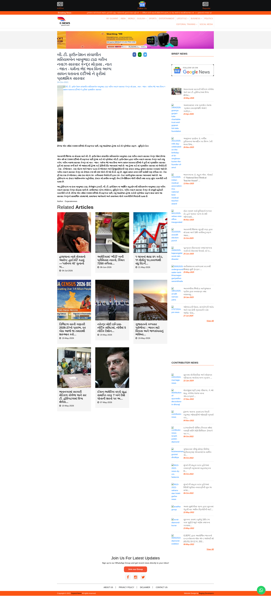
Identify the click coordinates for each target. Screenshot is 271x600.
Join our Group (135, 569)
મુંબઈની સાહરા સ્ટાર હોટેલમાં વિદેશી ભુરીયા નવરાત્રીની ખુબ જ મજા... (197, 487)
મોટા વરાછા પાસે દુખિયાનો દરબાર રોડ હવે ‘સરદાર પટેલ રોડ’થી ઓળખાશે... (197, 214)
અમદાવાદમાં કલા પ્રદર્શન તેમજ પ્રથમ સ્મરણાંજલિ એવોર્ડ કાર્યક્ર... (197, 108)
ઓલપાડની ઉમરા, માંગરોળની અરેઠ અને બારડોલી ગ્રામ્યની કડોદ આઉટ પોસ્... (198, 310)
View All (210, 321)
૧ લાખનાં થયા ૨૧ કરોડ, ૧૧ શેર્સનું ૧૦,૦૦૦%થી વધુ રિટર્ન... (149, 260)
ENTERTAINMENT (166, 18)
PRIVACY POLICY (126, 587)
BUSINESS (196, 18)
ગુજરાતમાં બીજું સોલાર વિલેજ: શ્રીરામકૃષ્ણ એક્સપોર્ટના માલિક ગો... (197, 452)
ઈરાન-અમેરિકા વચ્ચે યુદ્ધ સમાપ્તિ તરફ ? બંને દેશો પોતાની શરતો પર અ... (112, 395)
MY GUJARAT (112, 18)
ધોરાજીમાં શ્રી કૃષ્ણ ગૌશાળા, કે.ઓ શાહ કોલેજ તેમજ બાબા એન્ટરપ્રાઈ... (198, 393)
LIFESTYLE (182, 18)
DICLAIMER (145, 587)
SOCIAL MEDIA (206, 24)
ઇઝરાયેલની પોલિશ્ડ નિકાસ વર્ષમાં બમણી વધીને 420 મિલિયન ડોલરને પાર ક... (198, 430)
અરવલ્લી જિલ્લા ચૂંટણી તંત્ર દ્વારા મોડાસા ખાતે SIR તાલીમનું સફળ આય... (198, 232)
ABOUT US (108, 587)
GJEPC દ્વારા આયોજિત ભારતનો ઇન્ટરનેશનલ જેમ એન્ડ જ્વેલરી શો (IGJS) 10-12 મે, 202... (198, 538)
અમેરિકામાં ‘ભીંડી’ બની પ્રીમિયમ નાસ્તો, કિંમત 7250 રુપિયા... (110, 260)
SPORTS (153, 18)
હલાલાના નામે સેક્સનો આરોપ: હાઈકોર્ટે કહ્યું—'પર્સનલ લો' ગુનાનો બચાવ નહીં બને (96, 13)
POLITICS (208, 18)
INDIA (123, 18)
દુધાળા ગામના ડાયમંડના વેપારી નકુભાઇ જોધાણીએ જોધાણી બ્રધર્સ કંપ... (198, 414)
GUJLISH (141, 18)
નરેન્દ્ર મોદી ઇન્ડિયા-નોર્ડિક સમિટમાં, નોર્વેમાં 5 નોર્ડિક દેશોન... (111, 328)
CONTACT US (162, 587)
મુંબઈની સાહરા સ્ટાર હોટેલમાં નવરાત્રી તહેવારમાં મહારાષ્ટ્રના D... (197, 468)
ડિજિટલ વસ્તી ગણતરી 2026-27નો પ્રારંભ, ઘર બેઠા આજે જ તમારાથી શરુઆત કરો (152, 13)
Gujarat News (76, 593)
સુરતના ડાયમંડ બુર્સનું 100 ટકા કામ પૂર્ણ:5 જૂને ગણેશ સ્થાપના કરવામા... (196, 522)
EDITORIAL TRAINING (186, 24)
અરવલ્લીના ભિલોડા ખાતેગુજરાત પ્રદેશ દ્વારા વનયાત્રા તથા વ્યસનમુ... (197, 291)
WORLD (131, 18)
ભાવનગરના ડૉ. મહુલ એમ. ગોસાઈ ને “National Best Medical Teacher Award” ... (198, 177)
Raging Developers (206, 593)
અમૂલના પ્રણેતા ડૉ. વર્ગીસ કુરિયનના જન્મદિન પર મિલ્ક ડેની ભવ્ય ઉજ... (197, 141)
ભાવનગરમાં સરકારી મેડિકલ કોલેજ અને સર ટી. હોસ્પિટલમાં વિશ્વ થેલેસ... (198, 92)
